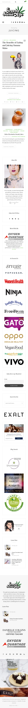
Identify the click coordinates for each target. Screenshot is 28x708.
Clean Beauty (18, 129)
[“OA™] (14, 239)
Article (6, 40)
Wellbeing (13, 40)
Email (5, 379)
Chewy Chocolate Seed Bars (17, 553)
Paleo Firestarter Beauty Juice (14, 134)
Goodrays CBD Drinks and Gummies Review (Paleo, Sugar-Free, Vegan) (17, 561)
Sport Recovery (14, 130)
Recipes (5, 130)
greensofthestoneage (14, 99)
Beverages (9, 129)
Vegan (22, 130)
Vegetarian (14, 132)
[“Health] (14, 492)
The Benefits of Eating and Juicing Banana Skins (12, 45)
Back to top (14, 705)
